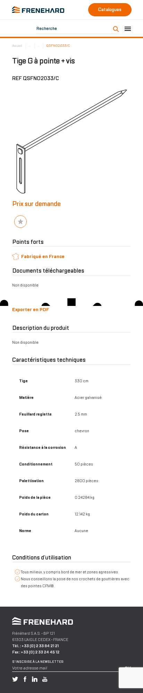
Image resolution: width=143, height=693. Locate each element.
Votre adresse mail (29, 668)
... (30, 45)
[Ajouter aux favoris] (20, 221)
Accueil (17, 45)
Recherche (46, 28)
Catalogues (109, 9)
